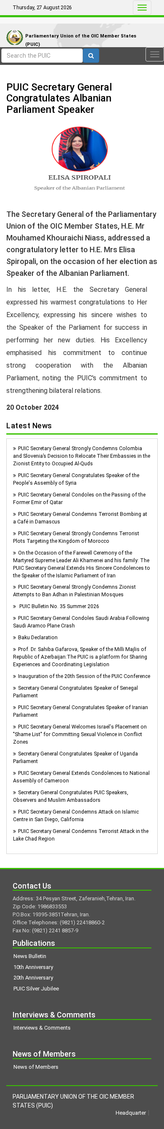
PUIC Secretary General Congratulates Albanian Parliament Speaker (59, 98)
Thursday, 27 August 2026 (42, 8)
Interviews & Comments (42, 1028)
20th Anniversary (33, 977)
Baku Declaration (38, 638)
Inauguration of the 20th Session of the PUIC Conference (84, 676)
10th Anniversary (33, 967)
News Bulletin (29, 956)
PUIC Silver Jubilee (36, 988)
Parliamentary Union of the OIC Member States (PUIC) (80, 40)
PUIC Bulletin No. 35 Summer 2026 (58, 606)
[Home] (12, 29)
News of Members (35, 1067)
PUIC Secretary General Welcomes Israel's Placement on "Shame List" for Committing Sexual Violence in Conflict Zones (80, 734)
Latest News (29, 425)
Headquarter (131, 1113)
